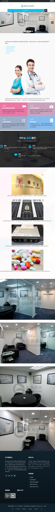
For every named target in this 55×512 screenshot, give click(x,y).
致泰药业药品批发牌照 (34, 482)
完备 (19, 154)
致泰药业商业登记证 (33, 484)
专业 (34, 146)
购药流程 (31, 477)
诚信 (5, 146)
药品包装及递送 (33, 479)
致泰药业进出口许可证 (34, 486)
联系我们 (26, 10)
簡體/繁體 (52, 1)
